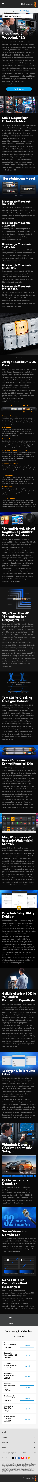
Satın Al (27, 1345)
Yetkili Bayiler (19, 89)
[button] (16, 357)
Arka (21, 196)
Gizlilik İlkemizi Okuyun (7, 1472)
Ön (16, 196)
